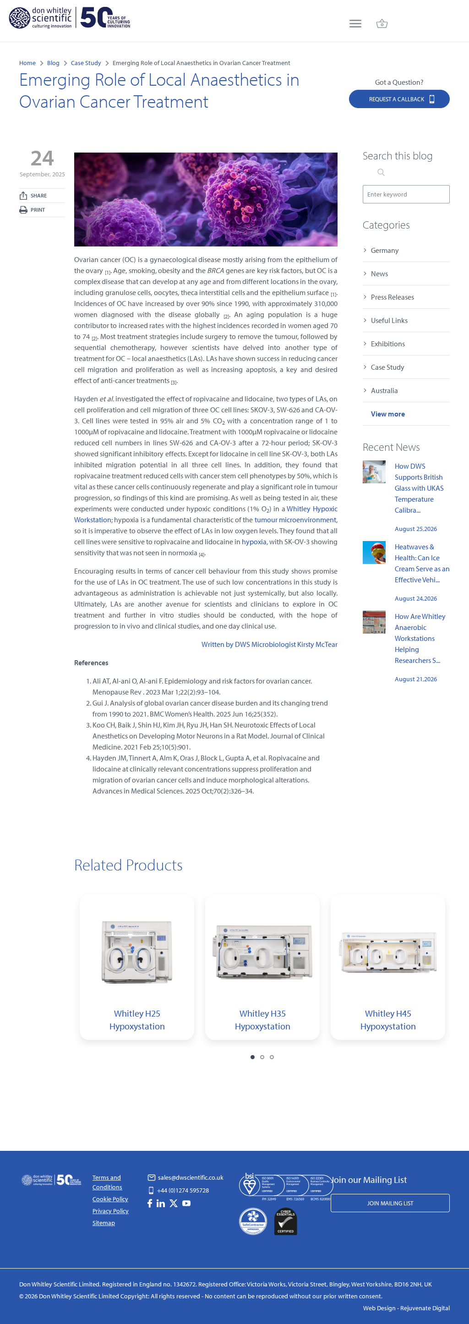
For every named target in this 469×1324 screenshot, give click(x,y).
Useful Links (389, 320)
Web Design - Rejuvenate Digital (406, 1308)
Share (38, 195)
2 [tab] (262, 1057)
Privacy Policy (111, 1211)
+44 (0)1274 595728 (182, 1190)
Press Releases (392, 296)
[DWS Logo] (69, 20)
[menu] (355, 24)
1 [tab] (253, 1057)
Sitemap (104, 1223)
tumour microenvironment (295, 519)
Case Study (387, 367)
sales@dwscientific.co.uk (190, 1177)
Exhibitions (388, 343)
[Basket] (382, 24)
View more (388, 413)
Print (37, 209)
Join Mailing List (390, 1203)
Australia (384, 390)
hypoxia (254, 541)
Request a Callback (397, 99)
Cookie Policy (110, 1199)
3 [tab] (272, 1057)
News (379, 273)
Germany (385, 250)
